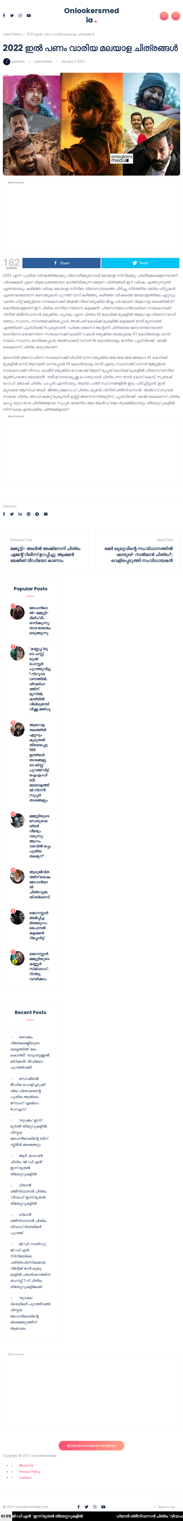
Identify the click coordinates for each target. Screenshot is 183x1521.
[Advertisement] (91, 217)
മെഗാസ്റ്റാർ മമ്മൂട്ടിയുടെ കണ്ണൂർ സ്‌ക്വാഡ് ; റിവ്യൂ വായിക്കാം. (39, 966)
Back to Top (167, 1507)
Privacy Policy (30, 1472)
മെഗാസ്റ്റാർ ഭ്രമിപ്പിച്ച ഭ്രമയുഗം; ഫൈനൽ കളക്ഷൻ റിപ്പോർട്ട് (38, 925)
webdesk (18, 61)
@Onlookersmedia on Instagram (91, 1446)
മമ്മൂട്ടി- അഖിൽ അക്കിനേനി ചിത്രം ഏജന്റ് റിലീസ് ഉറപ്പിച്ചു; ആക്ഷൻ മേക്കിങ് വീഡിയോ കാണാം (45, 554)
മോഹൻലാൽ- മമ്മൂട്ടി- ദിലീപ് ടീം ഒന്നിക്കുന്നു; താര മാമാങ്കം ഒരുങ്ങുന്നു (40, 620)
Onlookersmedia (91, 15)
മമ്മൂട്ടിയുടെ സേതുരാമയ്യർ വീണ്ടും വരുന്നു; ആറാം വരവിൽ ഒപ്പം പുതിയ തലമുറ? (40, 836)
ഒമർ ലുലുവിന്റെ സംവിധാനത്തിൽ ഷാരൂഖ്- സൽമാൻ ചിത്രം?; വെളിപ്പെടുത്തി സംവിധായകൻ (138, 554)
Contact (25, 1478)
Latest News (43, 61)
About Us (26, 1465)
